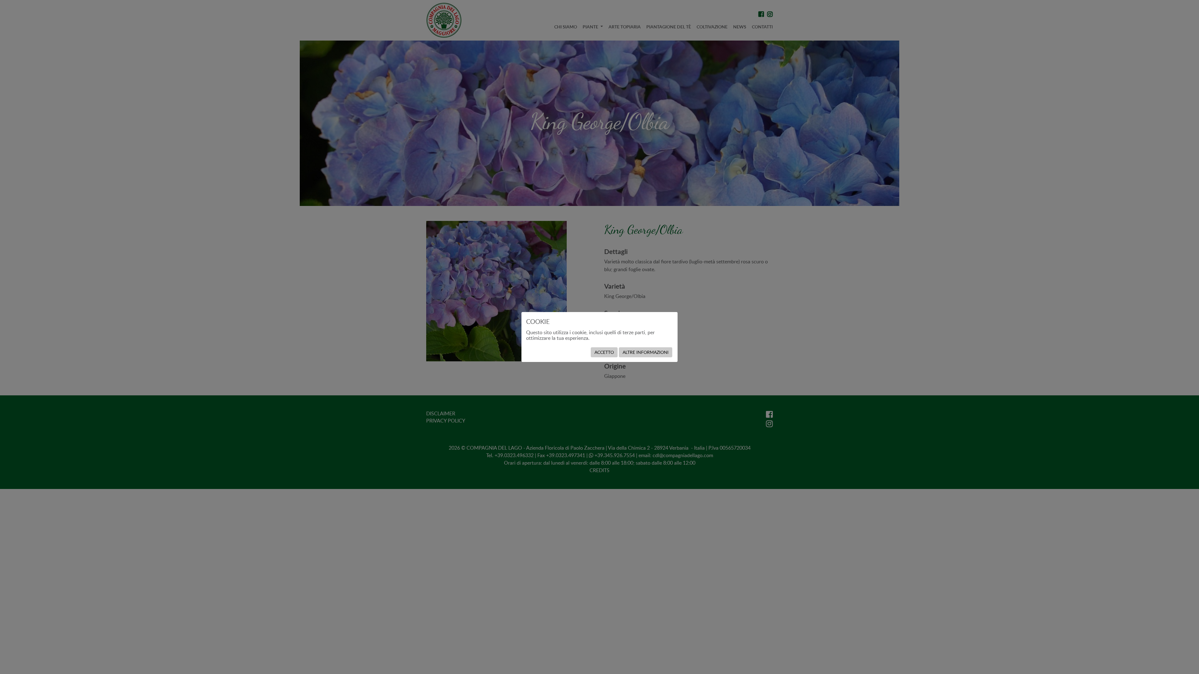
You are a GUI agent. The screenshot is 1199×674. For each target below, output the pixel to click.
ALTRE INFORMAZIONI (646, 352)
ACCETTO (604, 352)
